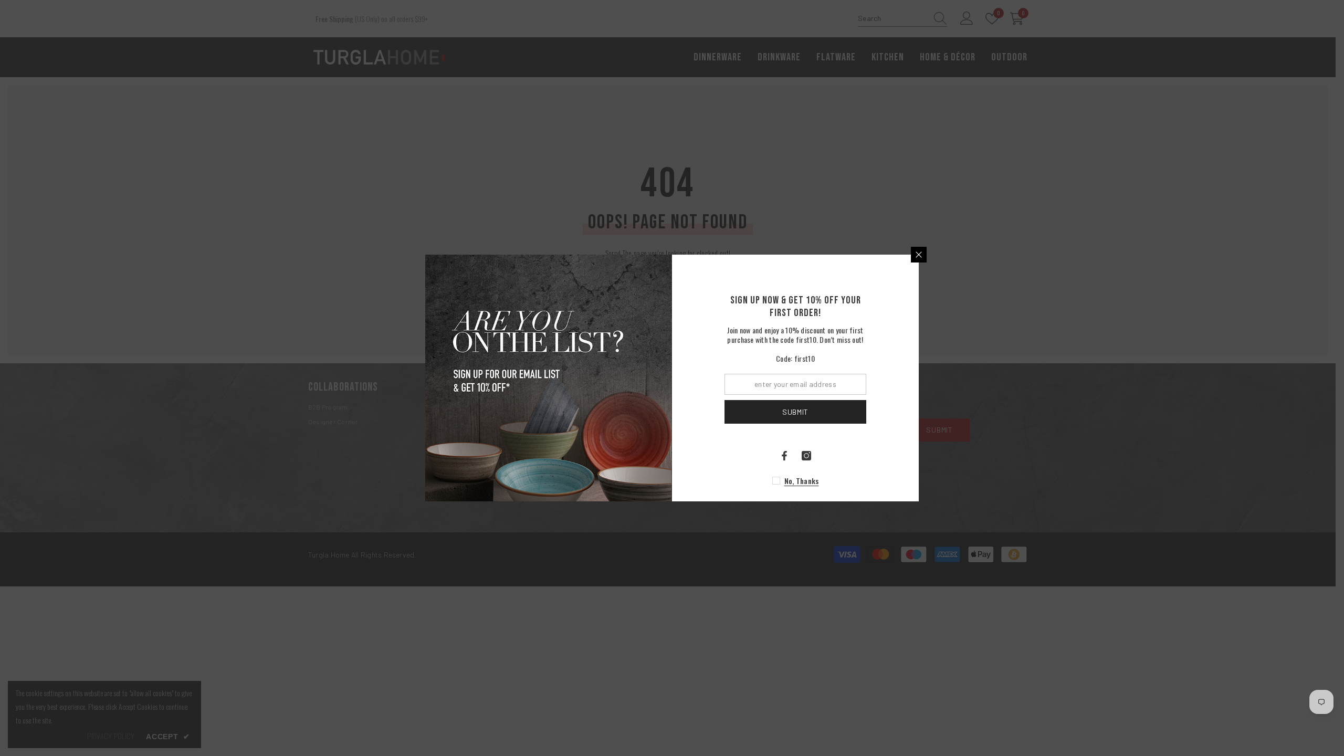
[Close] (919, 254)
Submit (795, 411)
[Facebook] (784, 456)
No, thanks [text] (801, 480)
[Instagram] (806, 456)
